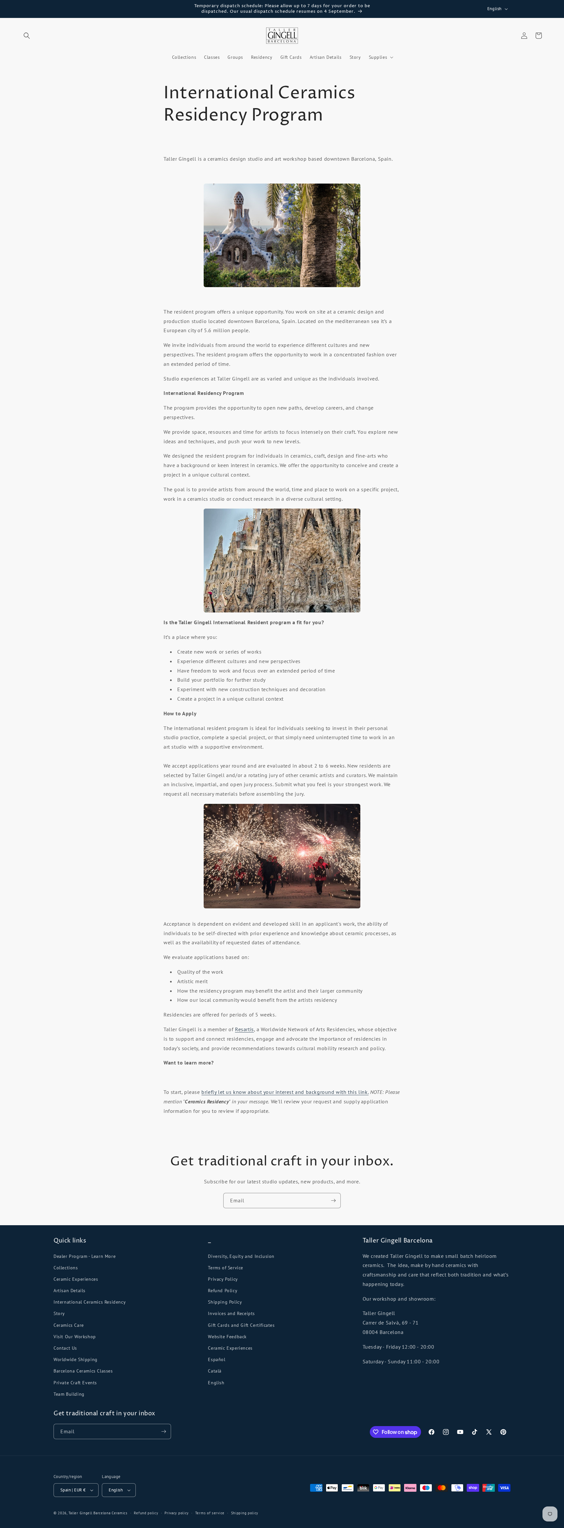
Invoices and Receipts (231, 1313)
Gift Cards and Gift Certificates (241, 1325)
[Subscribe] (333, 1200)
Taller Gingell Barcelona (90, 1513)
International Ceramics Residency (90, 1302)
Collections (66, 1268)
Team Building (69, 1394)
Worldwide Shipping (76, 1359)
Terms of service (210, 1513)
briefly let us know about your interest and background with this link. (284, 1092)
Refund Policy (222, 1290)
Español (216, 1359)
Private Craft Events (75, 1383)
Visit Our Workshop (75, 1337)
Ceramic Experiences (76, 1279)
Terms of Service (225, 1268)
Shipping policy (244, 1513)
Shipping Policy (225, 1302)
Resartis (244, 1029)
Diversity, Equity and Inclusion (241, 1256)
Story (59, 1313)
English (216, 1383)
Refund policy (146, 1513)
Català (215, 1371)
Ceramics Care (69, 1325)
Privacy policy (176, 1513)
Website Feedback (227, 1337)
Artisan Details (70, 1290)
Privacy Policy (223, 1279)
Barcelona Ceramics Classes (83, 1371)
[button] (27, 35)
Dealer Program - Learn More (85, 1256)
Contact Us (65, 1348)
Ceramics (120, 1513)
